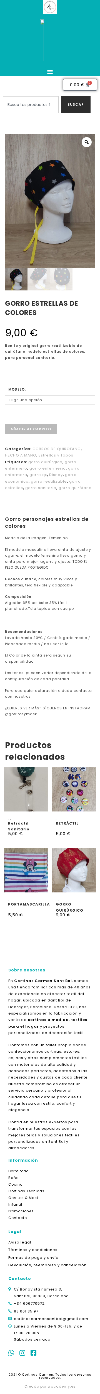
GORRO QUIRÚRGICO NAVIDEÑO (69, 907)
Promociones (21, 1211)
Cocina (15, 1184)
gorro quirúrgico (45, 462)
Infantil (15, 1204)
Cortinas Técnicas (26, 1191)
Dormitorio (18, 1171)
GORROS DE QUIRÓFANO (56, 448)
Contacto (17, 1217)
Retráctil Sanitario (18, 826)
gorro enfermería (47, 468)
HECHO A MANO (20, 455)
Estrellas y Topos (56, 455)
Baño (13, 1177)
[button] (50, 71)
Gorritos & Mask (23, 1197)
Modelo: (17, 389)
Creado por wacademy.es (50, 1386)
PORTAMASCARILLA (29, 904)
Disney (56, 474)
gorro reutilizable (49, 481)
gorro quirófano (75, 487)
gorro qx (38, 474)
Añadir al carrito (31, 429)
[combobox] (31, 104)
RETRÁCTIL (67, 823)
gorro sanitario (40, 487)
